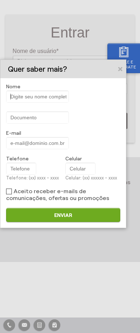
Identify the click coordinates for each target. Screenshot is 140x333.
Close (120, 68)
